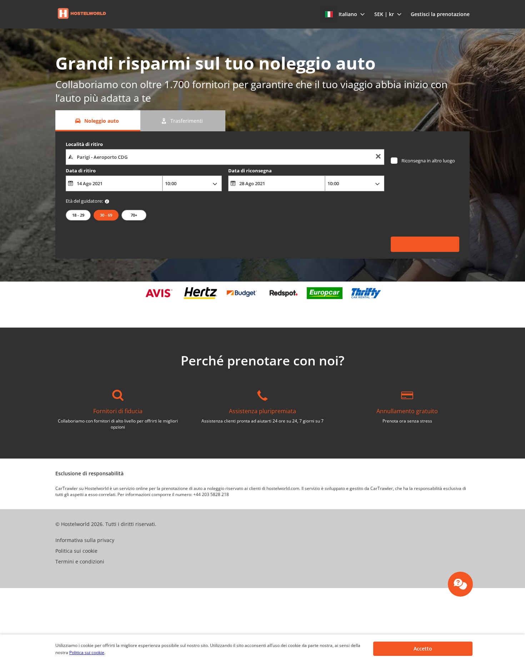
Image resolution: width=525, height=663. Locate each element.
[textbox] (225, 157)
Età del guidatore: (84, 201)
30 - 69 (106, 215)
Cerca (425, 183)
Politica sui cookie (86, 652)
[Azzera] (378, 157)
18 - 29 (78, 215)
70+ (134, 215)
